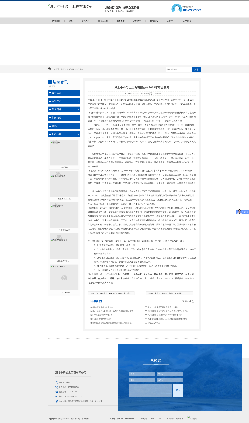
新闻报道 (56, 117)
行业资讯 (56, 101)
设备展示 (121, 21)
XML (160, 419)
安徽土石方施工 (154, 323)
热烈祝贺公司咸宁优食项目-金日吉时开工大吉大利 (168, 311)
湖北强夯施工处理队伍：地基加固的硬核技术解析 (168, 319)
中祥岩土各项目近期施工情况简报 (168, 293)
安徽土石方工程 (64, 199)
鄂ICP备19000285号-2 (126, 419)
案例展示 (137, 21)
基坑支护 (85, 21)
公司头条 (79, 69)
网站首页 (56, 21)
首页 (63, 69)
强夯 (71, 21)
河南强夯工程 (64, 230)
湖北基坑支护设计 (64, 261)
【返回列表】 (186, 301)
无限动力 (179, 419)
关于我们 (187, 21)
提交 (178, 390)
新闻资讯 (154, 21)
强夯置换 (64, 167)
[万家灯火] (192, 419)
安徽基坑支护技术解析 (102, 319)
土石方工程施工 (64, 292)
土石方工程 (103, 21)
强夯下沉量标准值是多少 (103, 307)
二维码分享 (157, 93)
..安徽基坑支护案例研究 (102, 315)
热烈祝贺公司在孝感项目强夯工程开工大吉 (165, 315)
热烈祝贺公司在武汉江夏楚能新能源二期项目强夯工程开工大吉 (114, 323)
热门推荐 (56, 134)
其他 (54, 126)
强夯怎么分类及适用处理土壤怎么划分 (163, 307)
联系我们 (170, 21)
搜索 (196, 69)
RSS (152, 419)
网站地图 (143, 419)
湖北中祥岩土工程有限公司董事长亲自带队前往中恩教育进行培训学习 (124, 293)
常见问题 (56, 109)
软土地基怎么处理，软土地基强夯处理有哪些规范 (113, 311)
